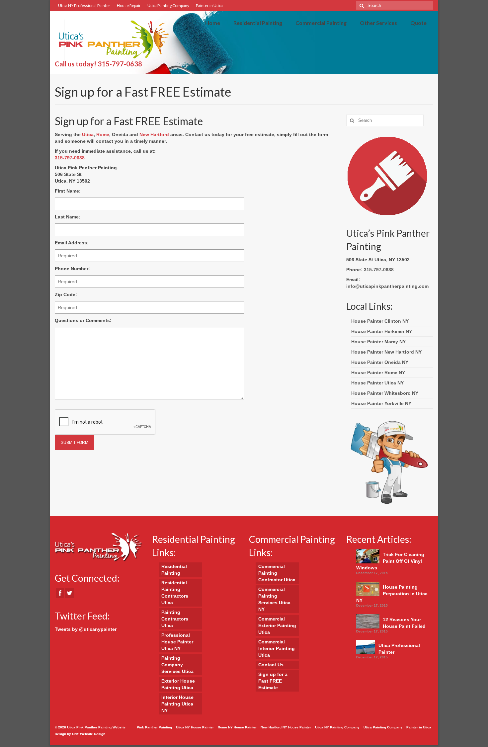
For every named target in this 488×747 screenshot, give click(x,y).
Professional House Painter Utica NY (177, 641)
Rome (102, 134)
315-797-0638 (120, 64)
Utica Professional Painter (399, 649)
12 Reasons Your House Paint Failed (404, 623)
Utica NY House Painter (195, 727)
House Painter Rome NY (378, 372)
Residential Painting (257, 23)
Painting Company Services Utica (177, 664)
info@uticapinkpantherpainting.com (387, 286)
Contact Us (271, 664)
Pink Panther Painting (154, 727)
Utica (88, 134)
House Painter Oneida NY (379, 362)
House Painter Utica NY (377, 382)
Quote (418, 23)
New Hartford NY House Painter (286, 727)
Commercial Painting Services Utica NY (274, 599)
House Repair (129, 5)
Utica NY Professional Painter (84, 5)
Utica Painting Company (168, 5)
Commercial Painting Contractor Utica (276, 573)
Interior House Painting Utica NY (177, 704)
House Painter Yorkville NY (381, 403)
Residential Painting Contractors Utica (174, 592)
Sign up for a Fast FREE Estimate (272, 681)
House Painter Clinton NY (380, 321)
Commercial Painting (321, 23)
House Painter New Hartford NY (386, 352)
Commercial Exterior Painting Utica (277, 625)
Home (212, 23)
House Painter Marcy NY (378, 341)
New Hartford (154, 134)
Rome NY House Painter (237, 727)
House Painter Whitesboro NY (384, 393)
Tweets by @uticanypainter (86, 629)
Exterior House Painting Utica (178, 684)
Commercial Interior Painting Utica (276, 648)
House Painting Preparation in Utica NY (392, 593)
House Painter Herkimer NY (381, 331)
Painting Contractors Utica (174, 619)
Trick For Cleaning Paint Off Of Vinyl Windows (390, 561)
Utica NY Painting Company (337, 727)
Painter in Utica (209, 5)
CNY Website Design (88, 734)
